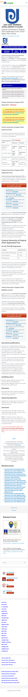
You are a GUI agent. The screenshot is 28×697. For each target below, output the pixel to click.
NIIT (7, 196)
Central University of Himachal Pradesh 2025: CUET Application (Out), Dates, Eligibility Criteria (13, 490)
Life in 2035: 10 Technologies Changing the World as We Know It (13, 549)
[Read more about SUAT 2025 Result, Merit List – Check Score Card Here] (12, 529)
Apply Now (15, 191)
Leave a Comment (7, 543)
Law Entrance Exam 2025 (8, 676)
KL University (9, 199)
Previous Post (14, 507)
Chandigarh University (7, 51)
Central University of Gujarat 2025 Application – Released (12, 89)
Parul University (16, 51)
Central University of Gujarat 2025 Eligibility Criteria (13, 96)
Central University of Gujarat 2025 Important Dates (13, 91)
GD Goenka (23, 51)
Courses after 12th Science (8, 660)
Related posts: (5, 97)
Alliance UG (9, 203)
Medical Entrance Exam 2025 (9, 673)
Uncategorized (11, 36)
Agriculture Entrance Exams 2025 (10, 680)
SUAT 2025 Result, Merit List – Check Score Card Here (12, 540)
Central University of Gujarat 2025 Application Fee (12, 94)
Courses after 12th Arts (7, 664)
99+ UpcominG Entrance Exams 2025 (10, 682)
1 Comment (4, 36)
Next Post (14, 510)
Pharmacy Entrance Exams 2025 (9, 678)
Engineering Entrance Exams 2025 (10, 671)
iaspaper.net (18, 444)
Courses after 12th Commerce (9, 662)
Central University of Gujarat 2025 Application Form (13, 92)
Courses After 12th (6, 658)
